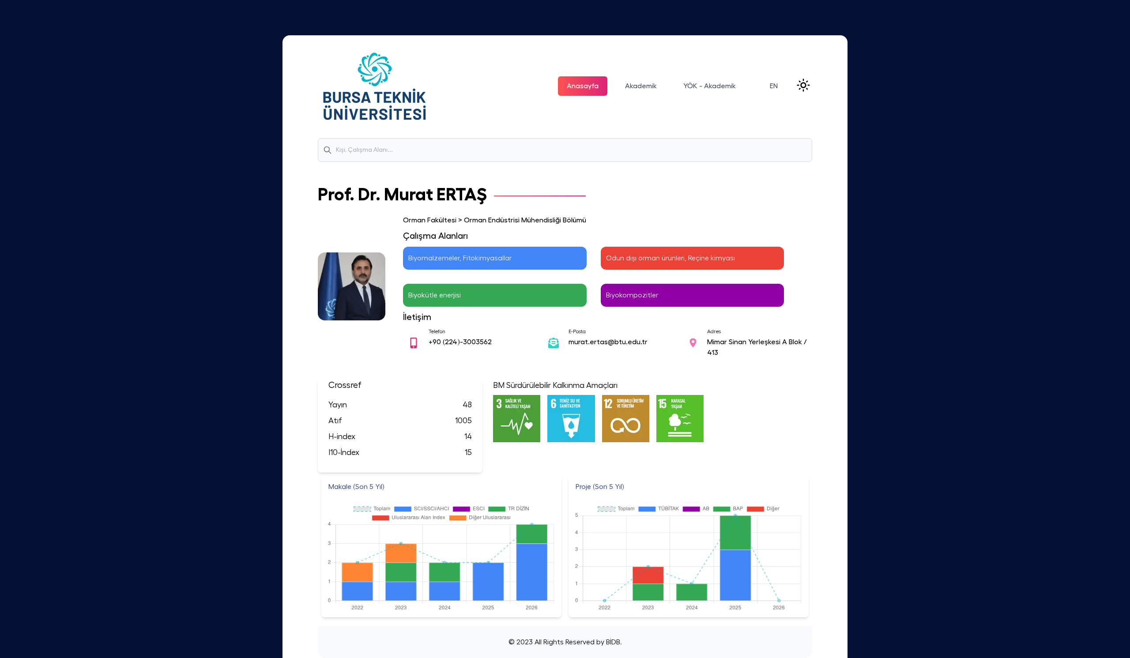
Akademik (641, 86)
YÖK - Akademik (709, 86)
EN (774, 86)
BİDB (612, 642)
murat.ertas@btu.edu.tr (608, 342)
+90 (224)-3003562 (460, 342)
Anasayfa (583, 86)
